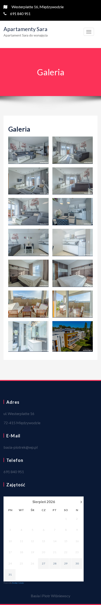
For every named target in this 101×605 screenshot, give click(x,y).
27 (43, 563)
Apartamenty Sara (25, 29)
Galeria (19, 129)
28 (54, 563)
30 (77, 563)
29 (65, 563)
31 (10, 574)
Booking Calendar (18, 583)
